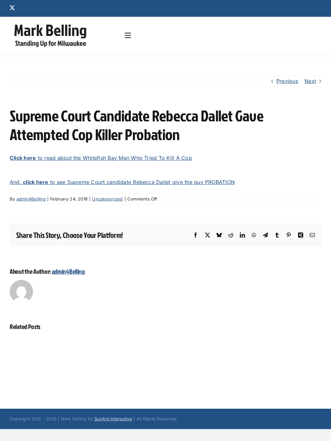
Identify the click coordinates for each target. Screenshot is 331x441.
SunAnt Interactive (113, 418)
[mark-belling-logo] (50, 24)
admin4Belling (31, 198)
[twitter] (12, 7)
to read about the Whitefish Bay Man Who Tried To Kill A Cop (101, 158)
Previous (287, 81)
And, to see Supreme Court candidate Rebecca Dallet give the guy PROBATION (122, 182)
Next (310, 81)
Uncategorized (107, 198)
